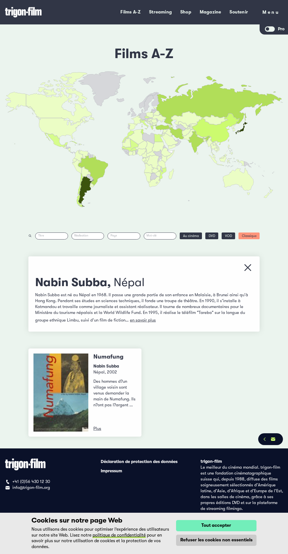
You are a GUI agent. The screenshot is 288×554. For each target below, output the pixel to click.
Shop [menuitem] (185, 12)
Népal (129, 282)
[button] (205, 140)
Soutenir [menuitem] (239, 12)
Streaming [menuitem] (160, 12)
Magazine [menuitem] (210, 12)
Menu (271, 13)
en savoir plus (143, 320)
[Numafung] (60, 393)
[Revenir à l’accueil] (40, 12)
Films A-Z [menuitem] (130, 12)
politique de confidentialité (119, 535)
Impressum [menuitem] (111, 470)
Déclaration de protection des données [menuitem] (139, 461)
